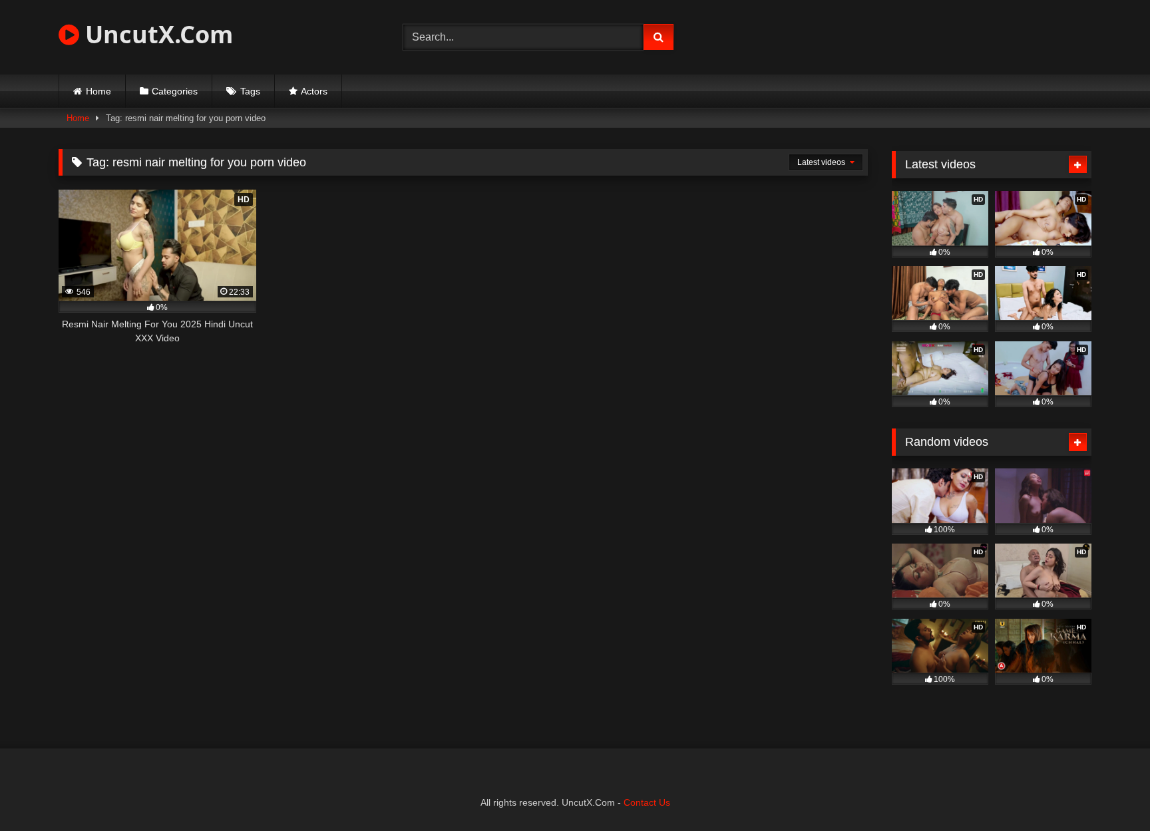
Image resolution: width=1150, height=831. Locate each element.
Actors (314, 91)
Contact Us (647, 802)
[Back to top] (1108, 791)
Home (98, 91)
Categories (175, 91)
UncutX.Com (156, 34)
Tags (250, 91)
